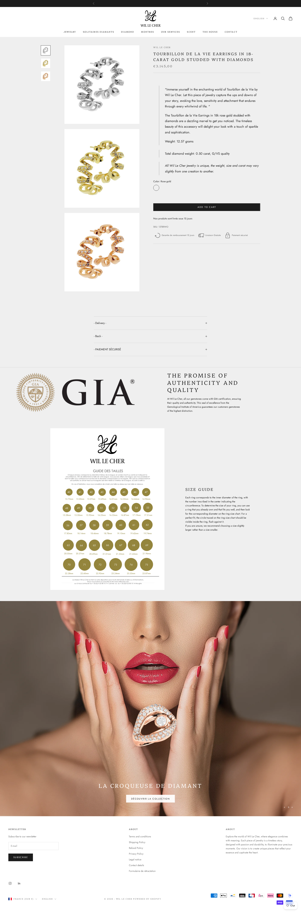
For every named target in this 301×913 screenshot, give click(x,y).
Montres (147, 31)
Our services (170, 31)
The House (210, 31)
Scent (191, 31)
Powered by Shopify (147, 854)
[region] (150, 686)
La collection (277, 754)
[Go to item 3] (46, 76)
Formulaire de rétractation (142, 826)
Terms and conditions (140, 792)
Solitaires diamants (98, 31)
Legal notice (135, 815)
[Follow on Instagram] (10, 839)
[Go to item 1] (46, 50)
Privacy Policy (136, 809)
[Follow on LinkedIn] (19, 839)
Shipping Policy (137, 797)
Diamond (127, 31)
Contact (231, 31)
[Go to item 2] (46, 63)
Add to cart (207, 207)
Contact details (136, 821)
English (259, 18)
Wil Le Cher (162, 47)
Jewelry (70, 31)
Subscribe (20, 813)
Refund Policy (136, 803)
